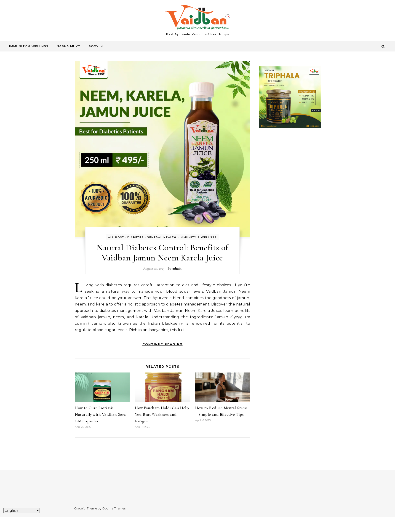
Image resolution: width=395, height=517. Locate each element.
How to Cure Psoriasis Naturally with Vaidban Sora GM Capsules (100, 414)
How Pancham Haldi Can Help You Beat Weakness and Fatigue (162, 414)
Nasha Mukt (68, 46)
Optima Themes (113, 508)
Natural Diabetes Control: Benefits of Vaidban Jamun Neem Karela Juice (162, 252)
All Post (116, 237)
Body (93, 46)
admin (176, 268)
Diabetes (135, 237)
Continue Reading (162, 344)
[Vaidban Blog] (198, 18)
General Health (161, 237)
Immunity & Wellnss (28, 46)
